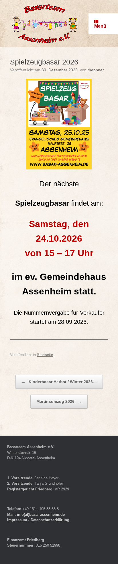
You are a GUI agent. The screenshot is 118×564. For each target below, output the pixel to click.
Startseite (45, 355)
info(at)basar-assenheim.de (41, 514)
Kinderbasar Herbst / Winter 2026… (59, 381)
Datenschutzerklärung (50, 520)
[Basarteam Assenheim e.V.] (45, 24)
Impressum (17, 520)
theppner (96, 70)
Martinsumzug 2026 (59, 401)
